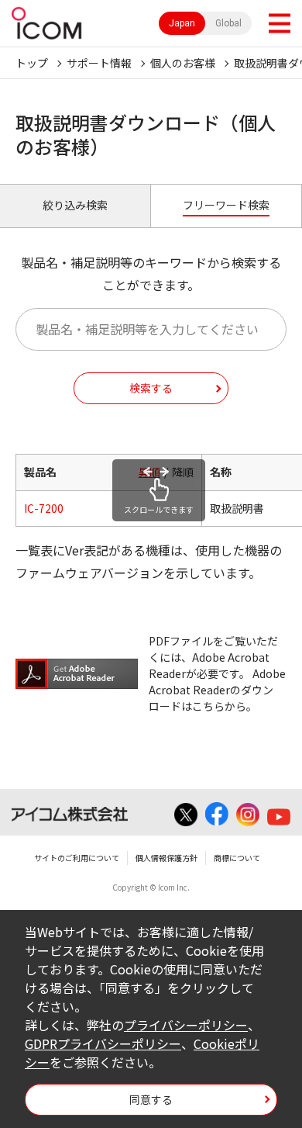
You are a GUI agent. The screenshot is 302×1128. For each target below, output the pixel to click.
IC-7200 (43, 508)
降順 (183, 471)
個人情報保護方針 (166, 857)
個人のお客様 (182, 63)
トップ (31, 63)
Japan (182, 23)
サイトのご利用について (76, 857)
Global (228, 23)
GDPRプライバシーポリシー (103, 1043)
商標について (237, 857)
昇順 (149, 471)
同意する (151, 1099)
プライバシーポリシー (186, 1025)
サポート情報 (99, 63)
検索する (151, 388)
